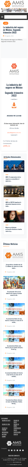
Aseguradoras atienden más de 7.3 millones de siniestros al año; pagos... (14, 266)
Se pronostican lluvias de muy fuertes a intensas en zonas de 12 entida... (14, 320)
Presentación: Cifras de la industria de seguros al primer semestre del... (14, 293)
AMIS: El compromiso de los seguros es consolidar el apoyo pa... (13, 179)
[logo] (14, 443)
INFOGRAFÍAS (5, 432)
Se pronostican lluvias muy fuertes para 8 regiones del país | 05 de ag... (14, 347)
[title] (9, 450)
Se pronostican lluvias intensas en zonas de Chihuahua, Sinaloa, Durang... (14, 401)
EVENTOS (16, 434)
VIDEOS (15, 430)
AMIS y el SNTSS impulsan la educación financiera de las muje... (13, 204)
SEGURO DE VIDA (6, 424)
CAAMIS (4, 436)
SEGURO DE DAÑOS (16, 425)
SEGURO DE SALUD (16, 421)
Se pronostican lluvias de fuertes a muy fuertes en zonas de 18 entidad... (14, 374)
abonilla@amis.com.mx (14, 132)
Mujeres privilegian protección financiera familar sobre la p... (14, 229)
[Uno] (14, 4)
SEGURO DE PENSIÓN (4, 429)
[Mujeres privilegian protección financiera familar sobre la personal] (14, 216)
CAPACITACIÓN (17, 432)
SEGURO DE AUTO (6, 420)
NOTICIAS (4, 434)
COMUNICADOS (17, 428)
